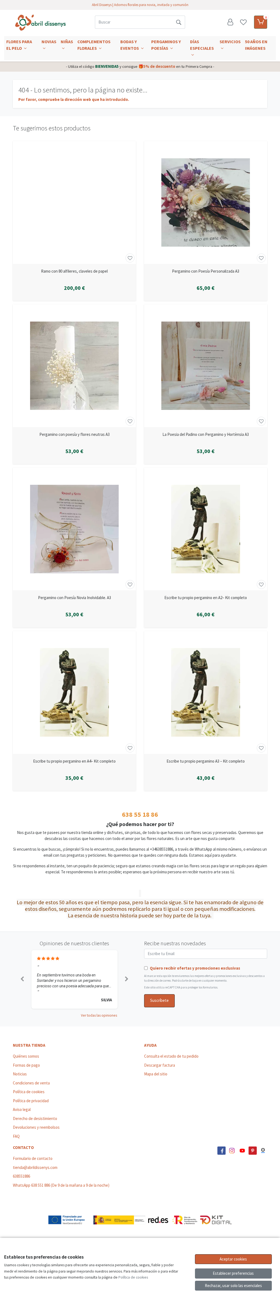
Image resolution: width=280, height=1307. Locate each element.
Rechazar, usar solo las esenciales (233, 1285)
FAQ (16, 1136)
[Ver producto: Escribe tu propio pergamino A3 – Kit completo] (205, 692)
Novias (49, 41)
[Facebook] (221, 1150)
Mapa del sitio (155, 1073)
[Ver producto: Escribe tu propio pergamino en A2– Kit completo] (205, 529)
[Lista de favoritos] (243, 22)
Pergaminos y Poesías (166, 45)
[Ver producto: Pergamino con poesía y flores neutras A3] (74, 365)
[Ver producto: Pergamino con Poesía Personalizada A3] (205, 202)
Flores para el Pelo (19, 45)
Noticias (20, 1073)
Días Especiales (202, 45)
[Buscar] (178, 22)
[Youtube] (242, 1150)
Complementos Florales (93, 45)
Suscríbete (159, 1000)
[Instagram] (232, 1150)
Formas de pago (26, 1065)
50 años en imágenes (256, 45)
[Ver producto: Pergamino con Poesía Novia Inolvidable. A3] (74, 529)
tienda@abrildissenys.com (35, 1167)
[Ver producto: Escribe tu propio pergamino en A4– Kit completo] (74, 692)
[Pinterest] (253, 1150)
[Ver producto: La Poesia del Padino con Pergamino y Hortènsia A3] (205, 365)
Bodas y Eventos (130, 45)
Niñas (67, 41)
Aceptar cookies (233, 1259)
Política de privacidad (31, 1100)
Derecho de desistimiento (35, 1118)
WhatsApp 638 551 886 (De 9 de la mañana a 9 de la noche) (61, 1185)
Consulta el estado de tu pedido (171, 1056)
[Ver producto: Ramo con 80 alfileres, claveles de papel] (74, 202)
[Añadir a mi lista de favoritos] (130, 257)
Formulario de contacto (32, 1158)
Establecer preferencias (233, 1273)
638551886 (21, 1176)
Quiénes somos (26, 1056)
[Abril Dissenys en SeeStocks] (263, 1150)
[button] (22, 979)
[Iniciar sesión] (230, 22)
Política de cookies (29, 1091)
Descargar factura (159, 1065)
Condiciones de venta (31, 1083)
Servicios (230, 41)
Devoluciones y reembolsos (36, 1127)
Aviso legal (22, 1109)
